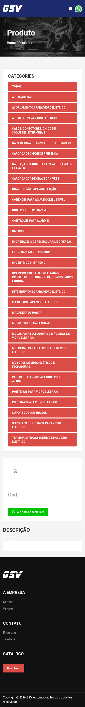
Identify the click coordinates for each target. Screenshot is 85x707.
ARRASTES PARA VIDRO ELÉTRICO (34, 118)
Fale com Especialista (29, 512)
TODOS (17, 86)
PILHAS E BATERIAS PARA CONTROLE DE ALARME (38, 379)
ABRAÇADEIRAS (22, 97)
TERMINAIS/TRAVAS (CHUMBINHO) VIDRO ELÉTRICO (39, 439)
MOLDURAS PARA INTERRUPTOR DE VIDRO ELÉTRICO (40, 350)
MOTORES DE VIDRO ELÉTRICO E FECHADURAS (33, 364)
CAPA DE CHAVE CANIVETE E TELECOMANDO (41, 143)
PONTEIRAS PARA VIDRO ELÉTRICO (35, 391)
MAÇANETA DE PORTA (26, 312)
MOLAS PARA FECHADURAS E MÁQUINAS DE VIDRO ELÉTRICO (41, 335)
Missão (8, 602)
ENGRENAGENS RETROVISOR (31, 252)
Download (13, 668)
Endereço (9, 633)
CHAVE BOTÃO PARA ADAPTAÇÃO (34, 189)
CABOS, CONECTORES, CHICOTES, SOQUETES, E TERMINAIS (35, 130)
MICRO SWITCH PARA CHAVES (32, 323)
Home (11, 43)
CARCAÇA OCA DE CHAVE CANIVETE (35, 178)
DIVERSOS (19, 231)
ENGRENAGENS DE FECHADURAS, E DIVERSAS (42, 241)
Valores (8, 608)
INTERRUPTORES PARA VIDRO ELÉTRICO (38, 291)
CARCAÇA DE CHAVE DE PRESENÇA (35, 153)
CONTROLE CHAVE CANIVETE (31, 210)
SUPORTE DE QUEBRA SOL (29, 412)
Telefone (9, 639)
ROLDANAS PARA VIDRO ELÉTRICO (34, 402)
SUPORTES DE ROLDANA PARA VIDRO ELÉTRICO (36, 425)
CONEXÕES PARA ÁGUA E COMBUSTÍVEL (38, 199)
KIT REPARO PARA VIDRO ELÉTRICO (35, 302)
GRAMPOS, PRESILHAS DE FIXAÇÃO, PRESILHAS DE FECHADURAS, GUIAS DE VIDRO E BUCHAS (42, 277)
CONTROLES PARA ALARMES (31, 220)
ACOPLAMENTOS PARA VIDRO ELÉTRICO (38, 107)
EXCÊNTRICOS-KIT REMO (28, 262)
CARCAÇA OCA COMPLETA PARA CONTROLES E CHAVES (42, 166)
